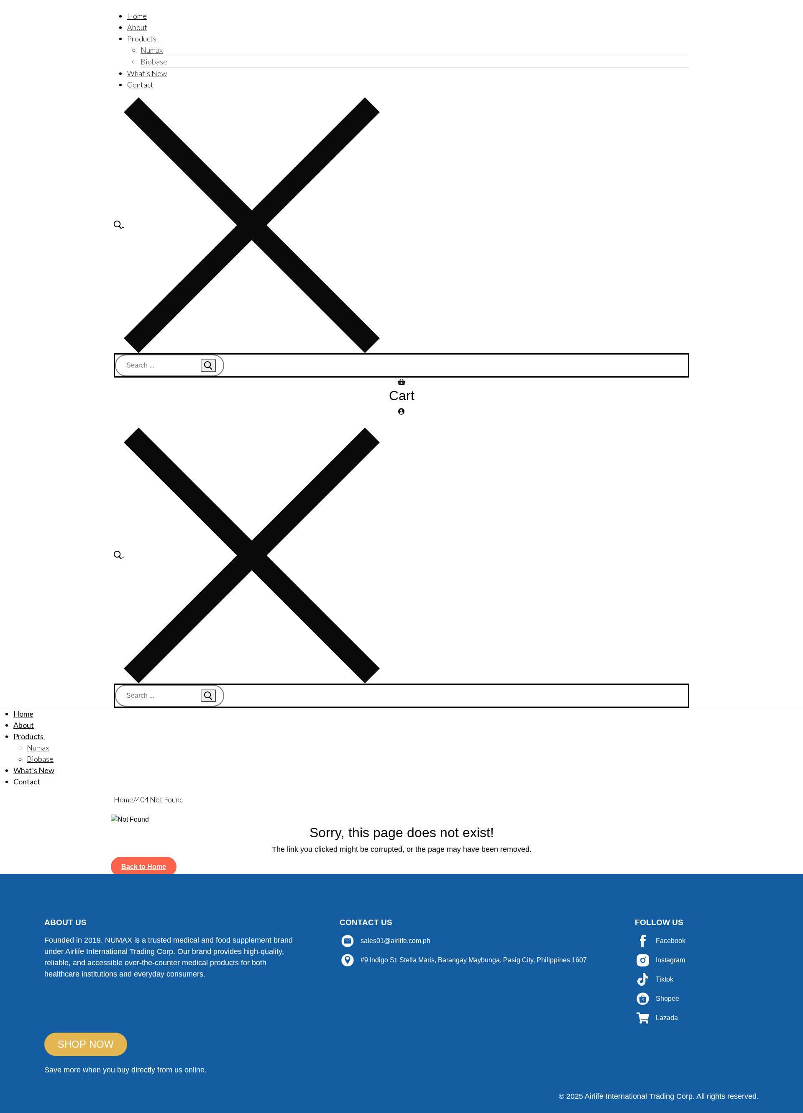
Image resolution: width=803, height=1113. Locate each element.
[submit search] (208, 365)
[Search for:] (169, 365)
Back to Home (143, 866)
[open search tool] (247, 224)
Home (123, 799)
